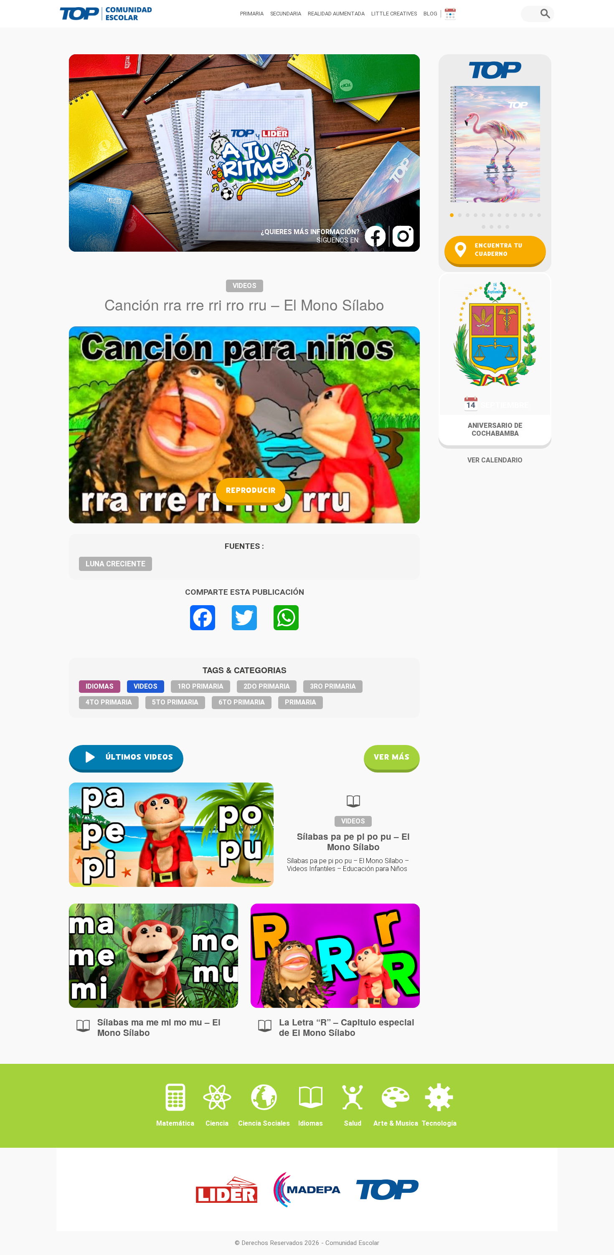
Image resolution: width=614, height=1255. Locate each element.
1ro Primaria (200, 686)
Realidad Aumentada (336, 13)
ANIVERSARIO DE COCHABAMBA (495, 429)
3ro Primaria (333, 686)
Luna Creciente (115, 564)
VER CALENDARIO (495, 460)
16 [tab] (507, 226)
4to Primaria (109, 702)
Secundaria (285, 13)
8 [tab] (507, 215)
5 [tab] (483, 215)
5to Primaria (175, 702)
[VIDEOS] (153, 956)
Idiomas (100, 686)
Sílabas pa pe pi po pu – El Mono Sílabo (353, 841)
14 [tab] (491, 226)
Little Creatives (394, 13)
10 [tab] (523, 215)
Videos (244, 286)
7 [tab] (499, 215)
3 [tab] (467, 215)
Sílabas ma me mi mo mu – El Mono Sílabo (159, 1027)
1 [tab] (451, 215)
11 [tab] (531, 215)
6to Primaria (241, 702)
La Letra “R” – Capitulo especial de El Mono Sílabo (346, 1027)
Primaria (252, 13)
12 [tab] (539, 215)
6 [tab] (491, 215)
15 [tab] (499, 226)
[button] (547, 14)
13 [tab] (483, 226)
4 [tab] (475, 215)
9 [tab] (515, 215)
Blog (430, 13)
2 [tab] (459, 215)
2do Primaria (267, 686)
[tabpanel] (495, 128)
